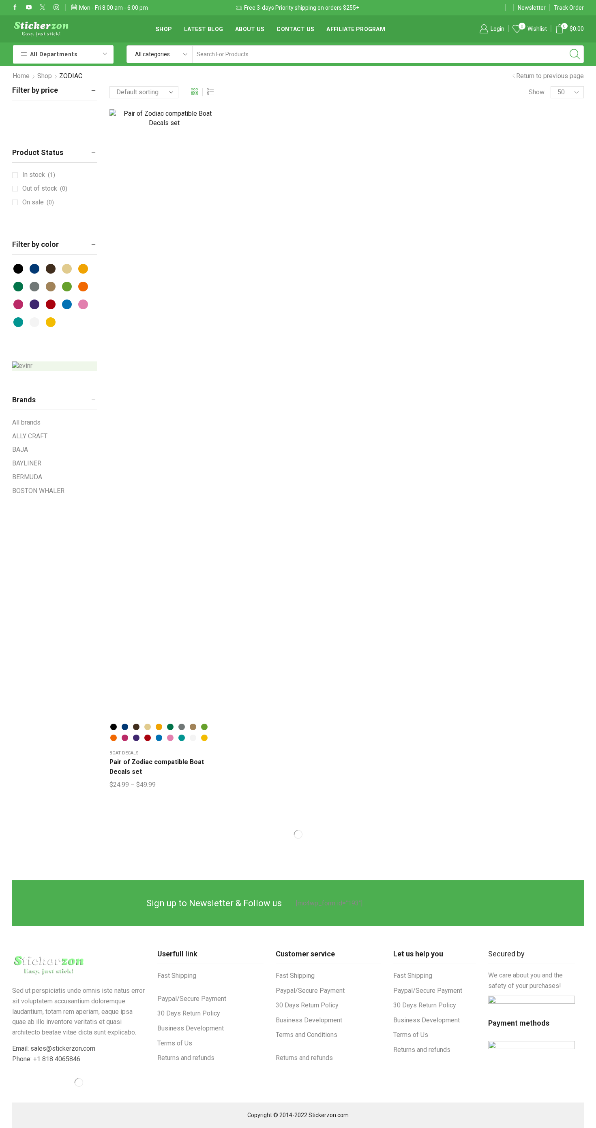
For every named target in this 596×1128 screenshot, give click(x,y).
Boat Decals (124, 753)
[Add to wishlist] (147, 416)
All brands (26, 422)
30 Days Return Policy (188, 1013)
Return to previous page (550, 76)
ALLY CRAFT (29, 436)
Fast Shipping (176, 975)
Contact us (295, 29)
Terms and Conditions (306, 1035)
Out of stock (44, 188)
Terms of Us (174, 1043)
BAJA (20, 449)
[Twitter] (42, 7)
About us (249, 29)
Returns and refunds (185, 1058)
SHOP (164, 29)
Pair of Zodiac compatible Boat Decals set (156, 766)
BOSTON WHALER (38, 491)
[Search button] (574, 54)
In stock (38, 174)
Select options (164, 416)
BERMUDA (27, 477)
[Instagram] (56, 7)
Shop (44, 76)
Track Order (569, 7)
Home (21, 76)
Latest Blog (203, 29)
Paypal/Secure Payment (191, 999)
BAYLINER (26, 463)
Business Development (190, 1028)
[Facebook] (15, 7)
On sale (38, 202)
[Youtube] (29, 7)
